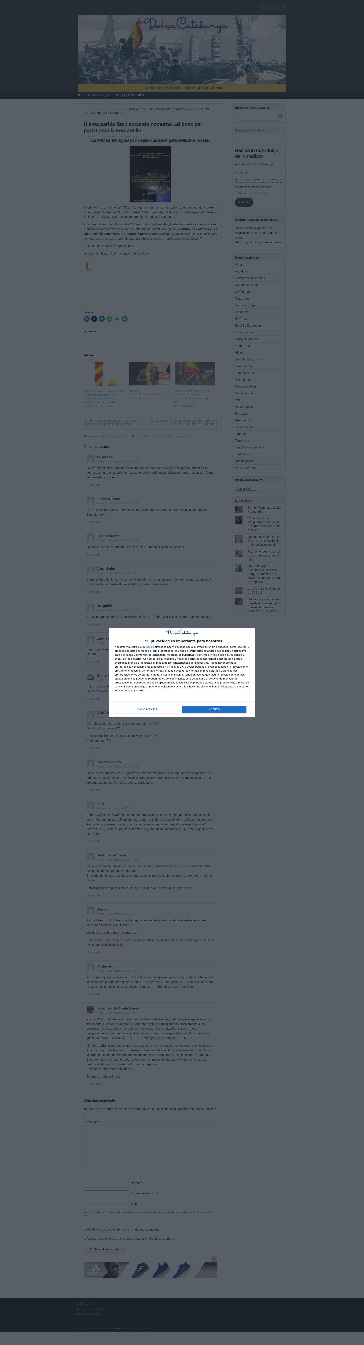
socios (150, 646)
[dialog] (182, 672)
